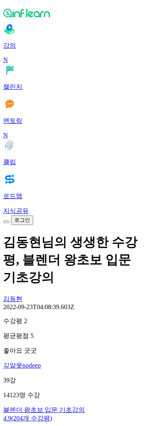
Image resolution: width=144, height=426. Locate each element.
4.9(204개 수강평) (27, 418)
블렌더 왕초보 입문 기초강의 (44, 409)
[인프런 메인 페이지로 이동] (72, 12)
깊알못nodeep (22, 365)
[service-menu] (6, 222)
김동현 (12, 298)
